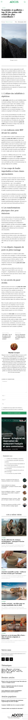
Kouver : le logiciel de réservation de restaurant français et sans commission (14, 442)
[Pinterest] (7, 659)
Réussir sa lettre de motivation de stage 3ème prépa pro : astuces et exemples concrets (14, 682)
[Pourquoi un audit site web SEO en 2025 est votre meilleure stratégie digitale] (25, 505)
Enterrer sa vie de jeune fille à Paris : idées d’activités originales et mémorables (13, 636)
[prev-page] (21, 420)
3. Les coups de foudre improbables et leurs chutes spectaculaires (14, 464)
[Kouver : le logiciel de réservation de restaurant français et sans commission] (14, 434)
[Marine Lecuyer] (14, 346)
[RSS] (11, 659)
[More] (22, 63)
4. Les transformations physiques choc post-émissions (14, 467)
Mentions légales (16, 717)
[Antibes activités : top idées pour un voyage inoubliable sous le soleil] (14, 591)
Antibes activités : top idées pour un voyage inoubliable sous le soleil (13, 604)
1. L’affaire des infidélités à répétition (14, 458)
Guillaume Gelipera (7, 449)
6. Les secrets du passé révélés (13, 473)
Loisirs (3, 7)
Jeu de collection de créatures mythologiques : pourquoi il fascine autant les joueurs (11, 486)
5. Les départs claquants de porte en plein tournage (14, 470)
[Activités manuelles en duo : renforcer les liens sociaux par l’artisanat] (14, 559)
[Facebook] (3, 659)
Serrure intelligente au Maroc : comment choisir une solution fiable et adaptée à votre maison (10, 493)
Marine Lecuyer (9, 21)
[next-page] (24, 420)
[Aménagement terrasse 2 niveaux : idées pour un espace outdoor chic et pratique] (25, 499)
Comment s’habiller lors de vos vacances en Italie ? (12, 705)
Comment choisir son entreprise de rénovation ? (12, 708)
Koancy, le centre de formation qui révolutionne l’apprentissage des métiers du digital (12, 701)
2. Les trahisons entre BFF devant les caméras (14, 461)
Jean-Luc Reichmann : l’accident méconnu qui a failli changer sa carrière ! (20, 337)
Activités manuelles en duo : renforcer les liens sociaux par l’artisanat (13, 572)
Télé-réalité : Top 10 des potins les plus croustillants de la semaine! (7, 337)
